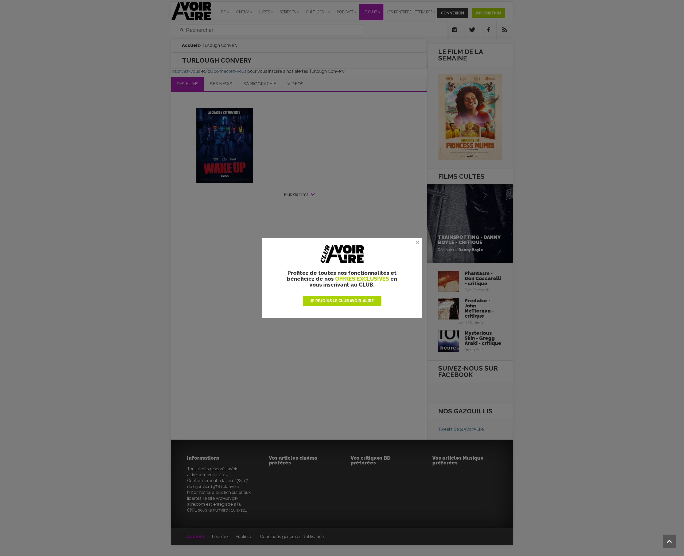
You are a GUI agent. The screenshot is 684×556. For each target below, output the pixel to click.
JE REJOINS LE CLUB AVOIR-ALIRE (342, 301)
